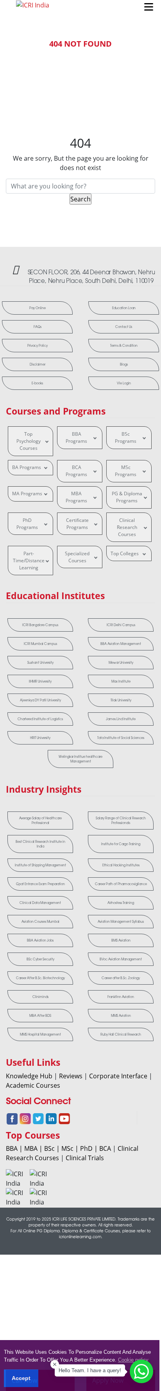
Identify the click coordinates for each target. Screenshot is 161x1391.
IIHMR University (40, 681)
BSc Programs (125, 437)
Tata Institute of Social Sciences (120, 738)
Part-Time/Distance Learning (29, 560)
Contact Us (123, 327)
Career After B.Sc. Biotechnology (40, 978)
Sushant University (40, 663)
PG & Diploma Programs (127, 497)
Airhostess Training (120, 903)
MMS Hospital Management (40, 1034)
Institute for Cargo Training (120, 844)
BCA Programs (76, 471)
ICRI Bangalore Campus (40, 625)
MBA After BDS (40, 1016)
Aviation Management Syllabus (121, 922)
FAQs (37, 327)
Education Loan (124, 308)
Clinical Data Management (40, 903)
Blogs (124, 364)
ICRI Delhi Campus (121, 625)
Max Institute (121, 681)
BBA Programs (76, 437)
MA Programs (27, 493)
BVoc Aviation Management (121, 959)
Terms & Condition (124, 346)
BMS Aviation (121, 940)
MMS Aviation (121, 1016)
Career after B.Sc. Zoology (121, 978)
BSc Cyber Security (40, 959)
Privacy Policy (37, 346)
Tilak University (121, 700)
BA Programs (26, 467)
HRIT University (40, 738)
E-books (37, 383)
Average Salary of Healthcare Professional (40, 820)
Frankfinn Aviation (120, 997)
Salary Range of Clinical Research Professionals (121, 820)
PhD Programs (27, 524)
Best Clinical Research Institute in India (40, 844)
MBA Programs (76, 497)
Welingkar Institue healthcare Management (80, 759)
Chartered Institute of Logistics (40, 719)
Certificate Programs (77, 524)
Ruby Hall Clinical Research (120, 1034)
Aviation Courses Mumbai (40, 922)
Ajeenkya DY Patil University (40, 700)
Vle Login (124, 383)
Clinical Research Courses (127, 527)
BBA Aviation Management (120, 644)
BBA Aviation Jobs (40, 940)
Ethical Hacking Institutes (121, 865)
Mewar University (121, 663)
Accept (21, 1378)
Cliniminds (40, 997)
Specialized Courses (77, 557)
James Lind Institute (121, 719)
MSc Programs (125, 471)
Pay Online (37, 308)
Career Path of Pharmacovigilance (121, 884)
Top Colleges (125, 553)
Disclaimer (37, 364)
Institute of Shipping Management (40, 865)
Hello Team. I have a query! (90, 1370)
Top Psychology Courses (28, 441)
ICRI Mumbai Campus (40, 644)
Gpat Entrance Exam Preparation (40, 884)
